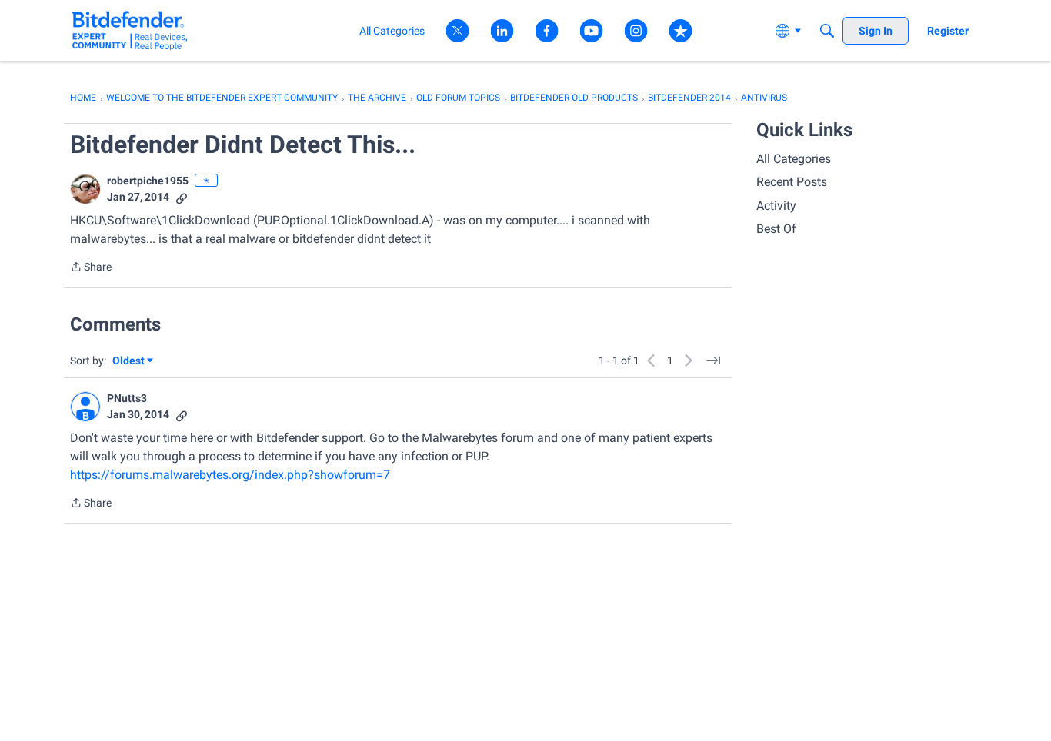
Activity (776, 205)
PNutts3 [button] (127, 398)
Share (91, 268)
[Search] (827, 31)
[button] (85, 189)
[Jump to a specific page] (713, 360)
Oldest (129, 361)
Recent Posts (791, 181)
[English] (129, 30)
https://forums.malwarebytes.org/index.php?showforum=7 (230, 474)
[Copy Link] (181, 197)
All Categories (793, 158)
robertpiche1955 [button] (148, 180)
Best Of (776, 228)
